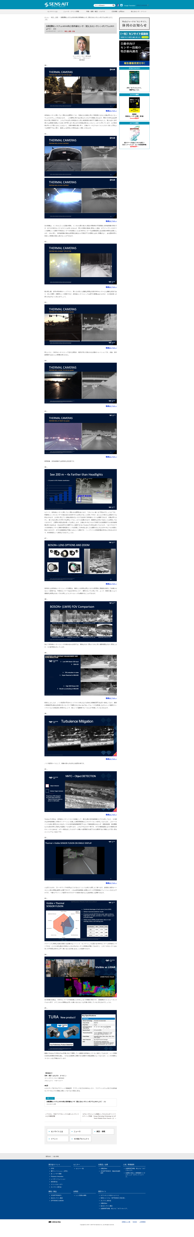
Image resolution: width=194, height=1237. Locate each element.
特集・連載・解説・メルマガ (95, 11)
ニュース (77, 1131)
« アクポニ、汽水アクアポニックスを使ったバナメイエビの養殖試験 (62, 1115)
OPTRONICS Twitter (121, 5)
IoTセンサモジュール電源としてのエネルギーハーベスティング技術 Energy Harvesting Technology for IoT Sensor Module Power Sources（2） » (99, 1116)
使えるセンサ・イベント (139, 11)
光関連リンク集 (126, 1222)
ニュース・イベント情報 (71, 11)
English (135, 1222)
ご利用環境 (142, 1222)
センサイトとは (52, 11)
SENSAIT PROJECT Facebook (118, 5)
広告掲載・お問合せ (118, 11)
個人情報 (56, 1156)
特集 (73, 31)
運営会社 (48, 1156)
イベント (54, 1139)
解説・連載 (68, 31)
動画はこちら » (111, 111)
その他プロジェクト (81, 1139)
